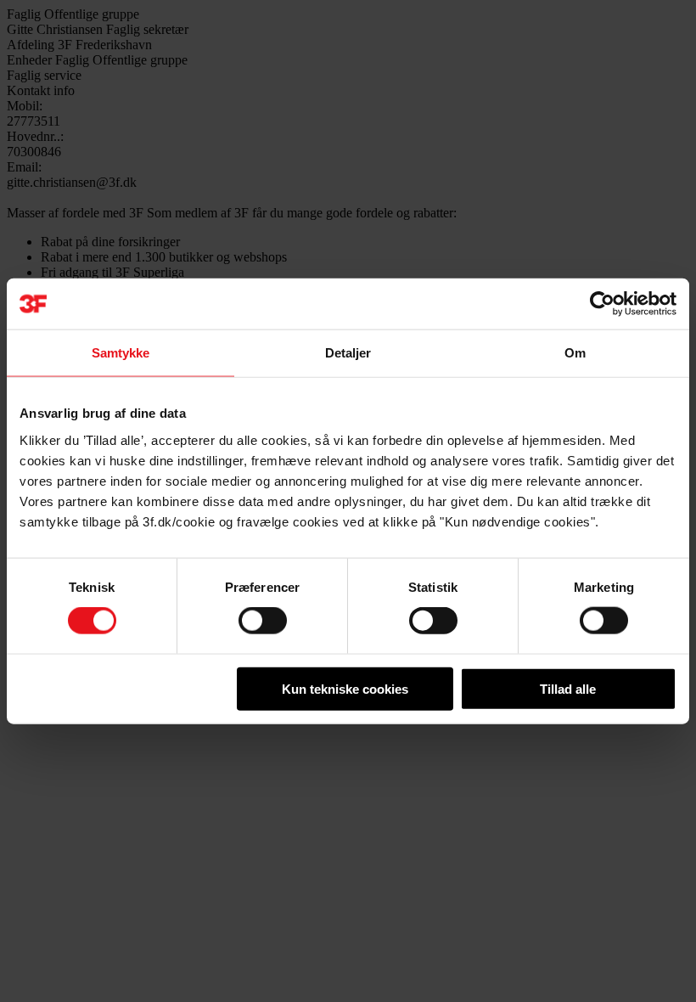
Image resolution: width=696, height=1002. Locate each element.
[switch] (263, 620)
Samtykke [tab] (121, 353)
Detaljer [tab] (348, 353)
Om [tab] (575, 353)
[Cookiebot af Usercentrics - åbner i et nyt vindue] (602, 304)
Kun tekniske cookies (345, 688)
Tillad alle (568, 688)
